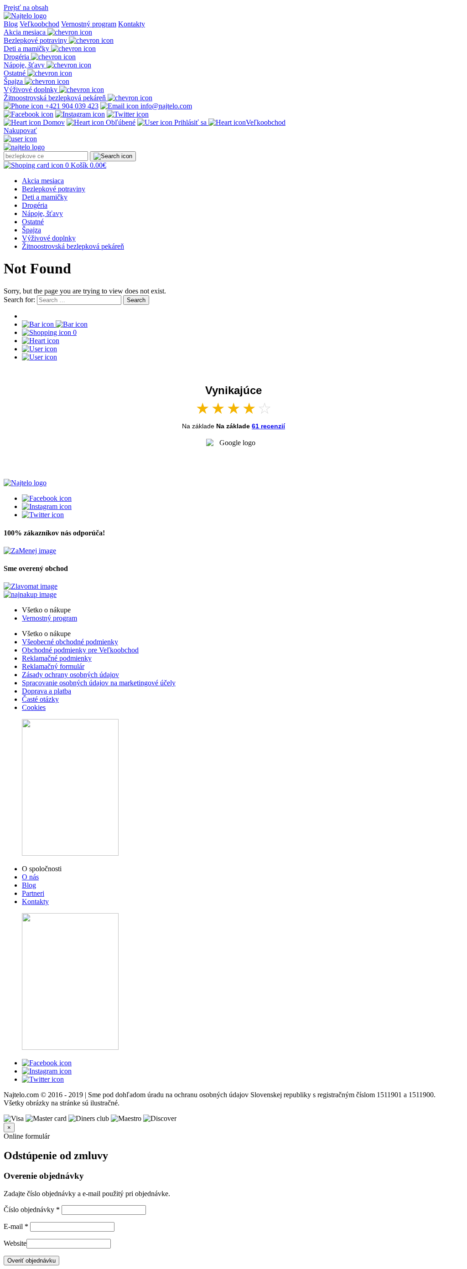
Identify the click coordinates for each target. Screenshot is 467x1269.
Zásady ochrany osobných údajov (70, 674)
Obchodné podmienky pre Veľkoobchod (80, 650)
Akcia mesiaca (43, 181)
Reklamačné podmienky (57, 658)
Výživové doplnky (49, 238)
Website (15, 1243)
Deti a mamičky (44, 197)
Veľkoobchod (39, 24)
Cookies (34, 707)
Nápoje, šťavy (42, 213)
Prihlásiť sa (190, 122)
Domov (53, 122)
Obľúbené (119, 122)
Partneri (33, 893)
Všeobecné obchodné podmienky (70, 642)
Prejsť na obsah (26, 7)
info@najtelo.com (165, 106)
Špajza (31, 230)
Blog (11, 24)
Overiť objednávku (31, 1260)
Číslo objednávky (32, 1209)
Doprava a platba (46, 691)
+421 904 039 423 (71, 106)
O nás (30, 877)
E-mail (16, 1226)
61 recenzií (268, 426)
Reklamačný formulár (53, 666)
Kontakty (131, 24)
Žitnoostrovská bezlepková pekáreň (73, 246)
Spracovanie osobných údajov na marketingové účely (99, 683)
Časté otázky (40, 699)
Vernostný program (88, 24)
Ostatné (33, 222)
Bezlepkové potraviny (53, 189)
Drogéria (34, 205)
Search (136, 300)
